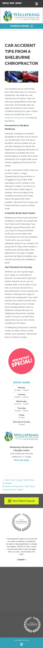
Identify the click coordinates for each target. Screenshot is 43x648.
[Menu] (21, 644)
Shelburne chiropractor (15, 118)
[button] (21, 26)
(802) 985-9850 (12, 3)
